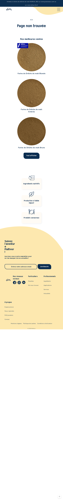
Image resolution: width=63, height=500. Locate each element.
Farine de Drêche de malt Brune (31, 147)
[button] (59, 9)
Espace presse (9, 307)
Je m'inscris (44, 267)
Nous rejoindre (9, 311)
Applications (48, 285)
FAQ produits (9, 315)
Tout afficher (31, 155)
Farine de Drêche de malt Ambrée (31, 110)
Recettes (31, 281)
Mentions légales (16, 323)
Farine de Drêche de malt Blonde (31, 73)
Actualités (47, 293)
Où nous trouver (33, 285)
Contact (7, 319)
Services (46, 289)
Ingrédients (47, 281)
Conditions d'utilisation (44, 323)
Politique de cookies (29, 323)
